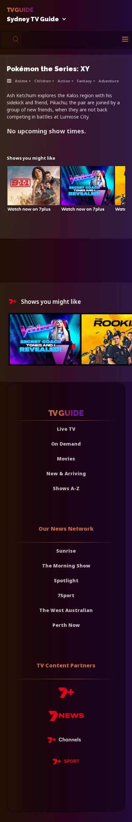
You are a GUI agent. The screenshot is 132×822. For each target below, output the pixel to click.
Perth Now (66, 625)
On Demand (66, 444)
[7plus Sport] (66, 762)
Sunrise (66, 551)
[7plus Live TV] (66, 741)
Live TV (66, 429)
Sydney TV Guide (33, 19)
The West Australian (66, 610)
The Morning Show (66, 565)
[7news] (66, 718)
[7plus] (66, 695)
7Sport (66, 595)
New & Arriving (66, 473)
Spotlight (66, 580)
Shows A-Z (66, 488)
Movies (66, 458)
